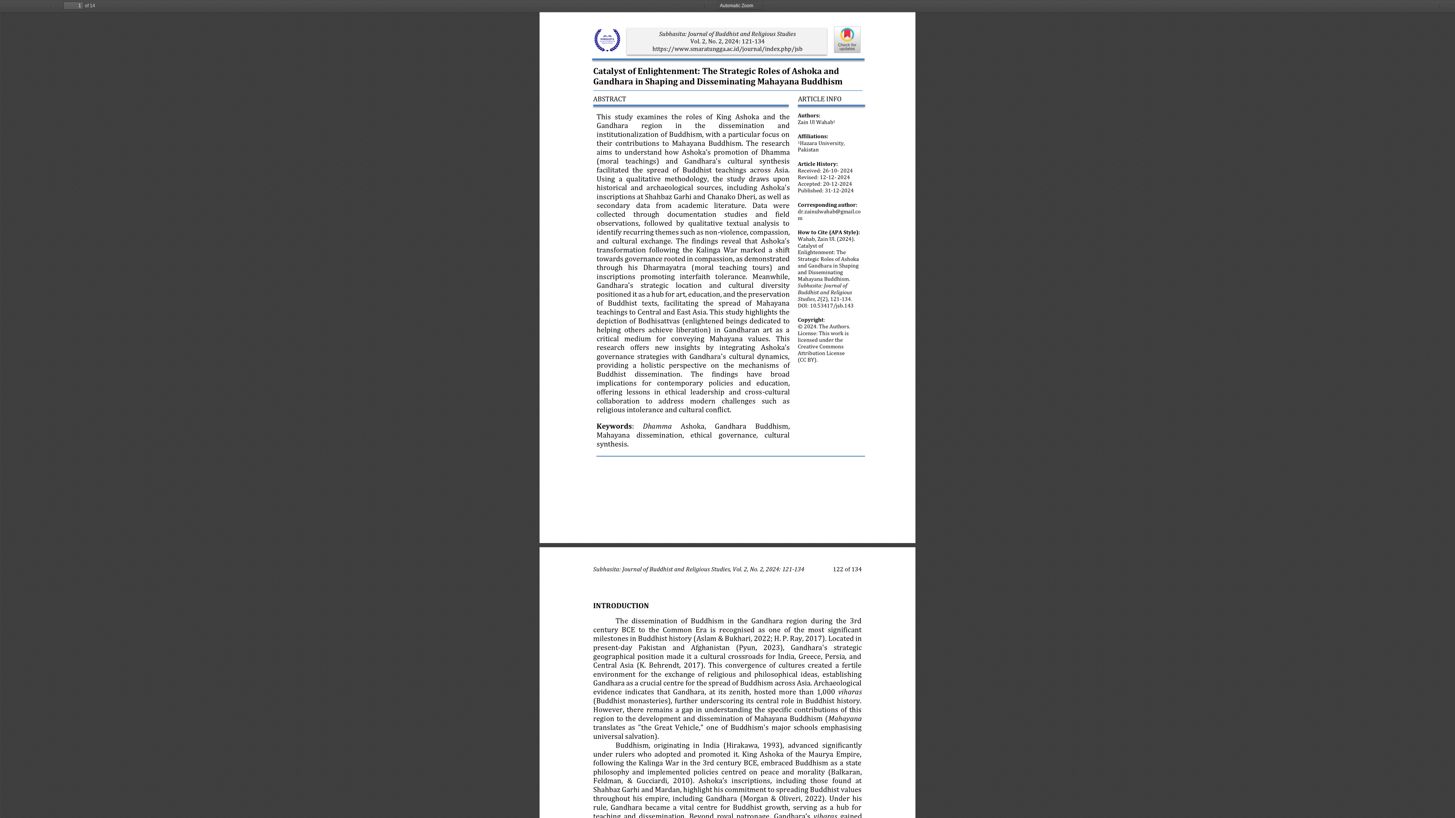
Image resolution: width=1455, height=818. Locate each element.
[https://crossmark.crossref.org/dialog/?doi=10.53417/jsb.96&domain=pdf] (847, 39)
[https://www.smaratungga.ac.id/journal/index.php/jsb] (727, 48)
